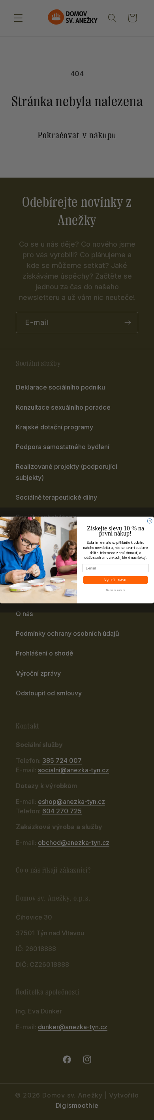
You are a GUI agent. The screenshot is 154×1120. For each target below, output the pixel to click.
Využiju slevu (115, 580)
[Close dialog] (149, 521)
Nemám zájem (115, 589)
